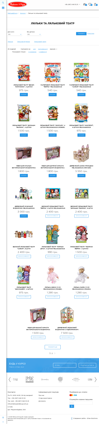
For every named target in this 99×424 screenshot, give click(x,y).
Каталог (23, 13)
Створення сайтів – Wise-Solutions (85, 418)
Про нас (41, 395)
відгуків (52, 49)
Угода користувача (45, 398)
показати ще (52, 347)
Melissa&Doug (12, 13)
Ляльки (10, 41)
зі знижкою (32, 52)
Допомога (42, 401)
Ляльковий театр (40, 41)
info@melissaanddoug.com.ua (18, 404)
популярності (43, 49)
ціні (34, 49)
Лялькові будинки (23, 41)
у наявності (43, 52)
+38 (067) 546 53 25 (18, 398)
